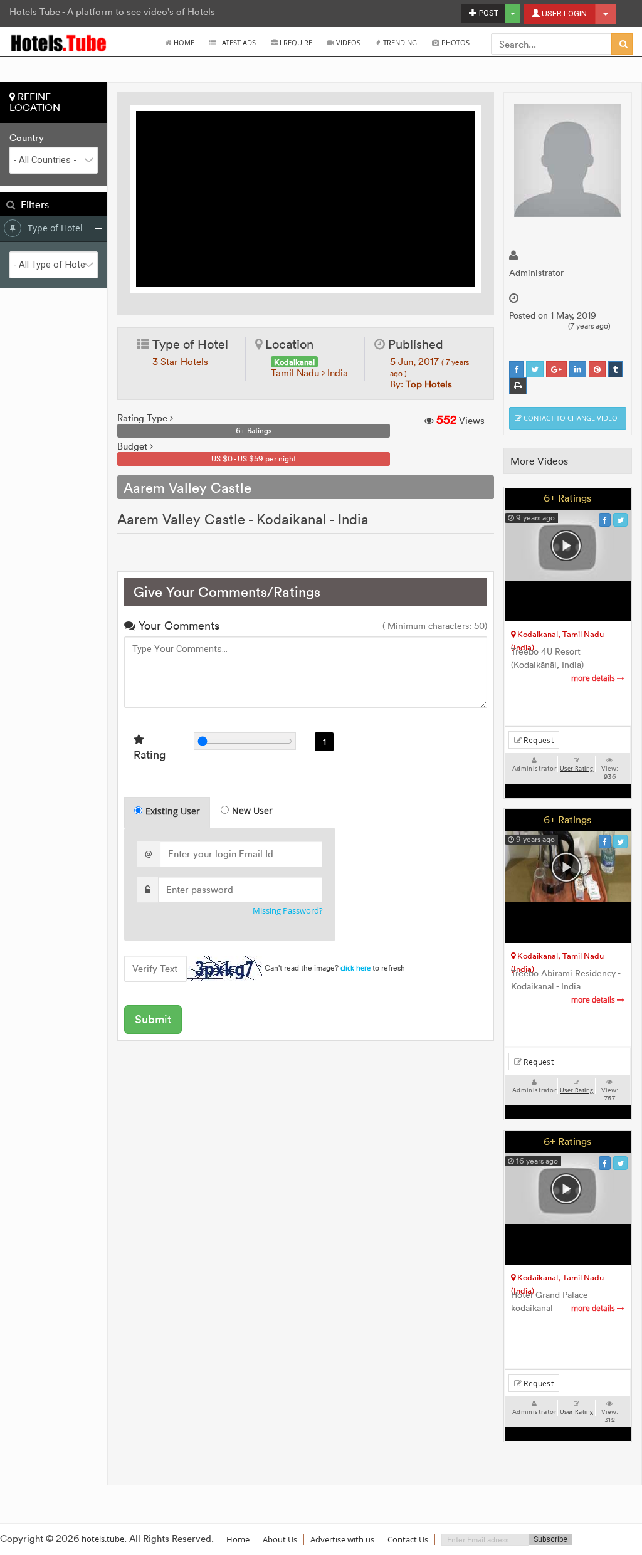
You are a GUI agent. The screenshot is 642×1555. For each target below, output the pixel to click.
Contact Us (407, 1539)
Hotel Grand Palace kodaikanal (564, 1302)
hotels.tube (103, 1538)
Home (183, 42)
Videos (347, 42)
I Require (295, 42)
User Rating (576, 768)
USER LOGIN (563, 13)
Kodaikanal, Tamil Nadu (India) (557, 636)
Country (26, 138)
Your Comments (177, 625)
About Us (280, 1539)
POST (487, 13)
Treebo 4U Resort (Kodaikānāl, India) (564, 664)
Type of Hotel (55, 228)
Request (538, 740)
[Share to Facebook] (516, 369)
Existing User (172, 811)
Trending (399, 42)
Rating (150, 754)
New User (252, 810)
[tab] (167, 812)
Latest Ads (236, 42)
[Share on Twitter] (535, 369)
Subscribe (550, 1539)
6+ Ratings (567, 498)
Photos (454, 42)
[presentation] (167, 812)
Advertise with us (342, 1539)
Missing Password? (288, 910)
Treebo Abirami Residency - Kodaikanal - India (565, 986)
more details (594, 678)
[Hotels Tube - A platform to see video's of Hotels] (59, 42)
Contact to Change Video (570, 418)
